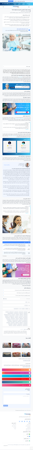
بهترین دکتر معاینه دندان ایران (26, 366)
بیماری (25, 410)
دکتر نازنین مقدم (10, 147)
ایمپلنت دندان (20, 76)
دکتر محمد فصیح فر (15, 321)
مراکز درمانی (19, 4)
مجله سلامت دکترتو (29, 410)
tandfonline (27, 308)
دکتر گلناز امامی (17, 314)
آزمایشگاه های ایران (28, 428)
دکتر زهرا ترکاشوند (21, 318)
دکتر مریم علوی (10, 325)
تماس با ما (14, 427)
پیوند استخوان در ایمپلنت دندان (19, 118)
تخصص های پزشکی (28, 4)
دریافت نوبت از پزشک (7, 164)
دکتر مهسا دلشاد (13, 314)
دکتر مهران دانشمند (10, 321)
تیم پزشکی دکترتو (14, 425)
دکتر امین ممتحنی (8, 318)
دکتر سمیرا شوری (20, 317)
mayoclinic (26, 129)
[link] (16, 86)
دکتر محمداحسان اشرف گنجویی (7, 314)
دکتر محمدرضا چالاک (23, 147)
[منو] (29, 6)
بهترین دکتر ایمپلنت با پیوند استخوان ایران (25, 365)
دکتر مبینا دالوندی (21, 313)
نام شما (29, 390)
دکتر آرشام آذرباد (21, 322)
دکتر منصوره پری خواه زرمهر (10, 313)
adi (20, 308)
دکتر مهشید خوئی (25, 322)
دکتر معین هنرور (19, 321)
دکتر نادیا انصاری (25, 318)
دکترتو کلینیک (23, 4)
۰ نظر (10, 12)
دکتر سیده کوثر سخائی (25, 325)
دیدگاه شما (28, 394)
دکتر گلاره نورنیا (21, 314)
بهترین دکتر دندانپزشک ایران (26, 360)
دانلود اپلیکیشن (11, 1)
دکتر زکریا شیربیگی (25, 314)
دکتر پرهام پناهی (8, 322)
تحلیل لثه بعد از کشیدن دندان (12, 135)
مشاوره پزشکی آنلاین (28, 425)
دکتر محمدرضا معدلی (16, 313)
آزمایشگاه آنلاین (14, 4)
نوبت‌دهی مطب (29, 424)
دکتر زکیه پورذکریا (25, 313)
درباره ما (15, 428)
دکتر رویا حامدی (14, 325)
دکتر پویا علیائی (17, 322)
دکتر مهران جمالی (12, 322)
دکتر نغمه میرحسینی (25, 317)
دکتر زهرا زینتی (16, 317)
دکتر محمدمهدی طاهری (19, 325)
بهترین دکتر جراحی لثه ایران (7, 365)
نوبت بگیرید (22, 151)
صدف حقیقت (25, 329)
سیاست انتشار (14, 424)
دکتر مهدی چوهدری (13, 318)
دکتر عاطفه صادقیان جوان (24, 321)
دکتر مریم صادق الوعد (7, 317)
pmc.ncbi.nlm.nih (16, 308)
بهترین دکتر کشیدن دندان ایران (15, 365)
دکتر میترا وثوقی (12, 317)
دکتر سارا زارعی (17, 318)
